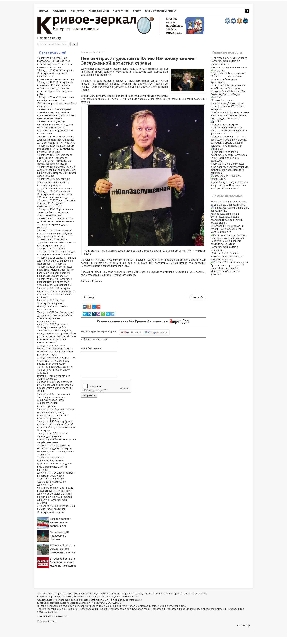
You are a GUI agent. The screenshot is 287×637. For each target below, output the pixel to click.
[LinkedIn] (89, 314)
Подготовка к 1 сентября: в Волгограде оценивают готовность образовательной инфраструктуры (53, 400)
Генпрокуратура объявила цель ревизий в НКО (228, 212)
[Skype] (108, 314)
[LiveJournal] (94, 314)
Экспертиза (121, 11)
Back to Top (243, 625)
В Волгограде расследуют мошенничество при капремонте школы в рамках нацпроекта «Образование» (55, 271)
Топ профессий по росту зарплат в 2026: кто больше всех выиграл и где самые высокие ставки (56, 338)
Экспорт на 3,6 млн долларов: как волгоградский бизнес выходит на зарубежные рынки (56, 438)
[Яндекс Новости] (131, 332)
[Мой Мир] (94, 307)
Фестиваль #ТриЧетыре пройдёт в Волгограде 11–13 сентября (55, 487)
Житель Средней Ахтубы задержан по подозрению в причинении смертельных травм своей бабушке (56, 171)
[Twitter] (85, 314)
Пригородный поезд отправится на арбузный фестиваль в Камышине (55, 233)
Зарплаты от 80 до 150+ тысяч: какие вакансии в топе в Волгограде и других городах (55, 223)
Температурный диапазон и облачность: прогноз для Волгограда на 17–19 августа (56, 139)
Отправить (89, 395)
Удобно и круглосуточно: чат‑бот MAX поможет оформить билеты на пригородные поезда (55, 62)
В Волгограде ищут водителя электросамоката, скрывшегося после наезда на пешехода (56, 292)
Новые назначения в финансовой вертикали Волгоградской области (56, 508)
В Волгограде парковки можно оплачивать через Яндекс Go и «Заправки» (54, 281)
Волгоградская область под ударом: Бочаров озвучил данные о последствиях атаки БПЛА (55, 450)
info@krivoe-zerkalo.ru (56, 616)
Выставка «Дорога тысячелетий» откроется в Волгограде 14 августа (56, 242)
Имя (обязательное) (91, 348)
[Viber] (98, 314)
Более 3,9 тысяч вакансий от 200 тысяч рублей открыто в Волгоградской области (54, 498)
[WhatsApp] (103, 314)
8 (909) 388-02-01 (69, 608)
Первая (43, 11)
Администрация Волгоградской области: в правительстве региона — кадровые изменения (55, 74)
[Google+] (98, 307)
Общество (77, 11)
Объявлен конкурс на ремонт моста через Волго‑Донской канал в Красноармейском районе (56, 477)
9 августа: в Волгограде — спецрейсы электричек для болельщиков (54, 327)
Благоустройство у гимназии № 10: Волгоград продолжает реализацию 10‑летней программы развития (56, 362)
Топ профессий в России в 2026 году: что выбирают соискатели (56, 203)
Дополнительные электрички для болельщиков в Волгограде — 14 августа (56, 260)
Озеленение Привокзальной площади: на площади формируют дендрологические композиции (54, 183)
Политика (59, 11)
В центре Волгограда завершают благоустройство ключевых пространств (53, 304)
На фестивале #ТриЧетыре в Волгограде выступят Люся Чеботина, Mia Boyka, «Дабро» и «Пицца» (54, 159)
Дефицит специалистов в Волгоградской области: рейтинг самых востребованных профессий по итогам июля (55, 127)
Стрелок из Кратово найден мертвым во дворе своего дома (227, 263)
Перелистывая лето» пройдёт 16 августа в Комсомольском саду (55, 212)
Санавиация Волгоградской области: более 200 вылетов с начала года (55, 194)
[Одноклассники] (89, 307)
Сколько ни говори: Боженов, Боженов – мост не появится (227, 238)
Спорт (137, 11)
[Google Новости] (156, 332)
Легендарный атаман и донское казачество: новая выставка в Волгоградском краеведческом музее (56, 114)
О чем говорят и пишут (160, 11)
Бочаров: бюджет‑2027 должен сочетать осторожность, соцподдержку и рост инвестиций (55, 350)
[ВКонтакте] (85, 307)
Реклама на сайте (47, 621)
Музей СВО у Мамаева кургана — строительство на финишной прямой (53, 374)
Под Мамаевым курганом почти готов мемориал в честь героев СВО (56, 148)
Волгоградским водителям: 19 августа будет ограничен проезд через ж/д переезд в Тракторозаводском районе (55, 88)
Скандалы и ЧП (98, 11)
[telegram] (112, 314)
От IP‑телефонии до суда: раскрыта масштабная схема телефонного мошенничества (55, 317)
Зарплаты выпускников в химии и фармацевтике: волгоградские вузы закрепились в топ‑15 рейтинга (54, 463)
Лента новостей (52, 52)
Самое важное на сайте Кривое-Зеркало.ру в (133, 321)
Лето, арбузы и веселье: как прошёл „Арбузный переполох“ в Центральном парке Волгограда (56, 426)
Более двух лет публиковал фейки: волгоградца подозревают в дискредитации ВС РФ (55, 386)
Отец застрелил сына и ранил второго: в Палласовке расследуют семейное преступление (56, 102)
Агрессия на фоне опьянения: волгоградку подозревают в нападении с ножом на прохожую (56, 413)
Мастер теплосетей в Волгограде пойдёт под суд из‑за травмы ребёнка (56, 251)
